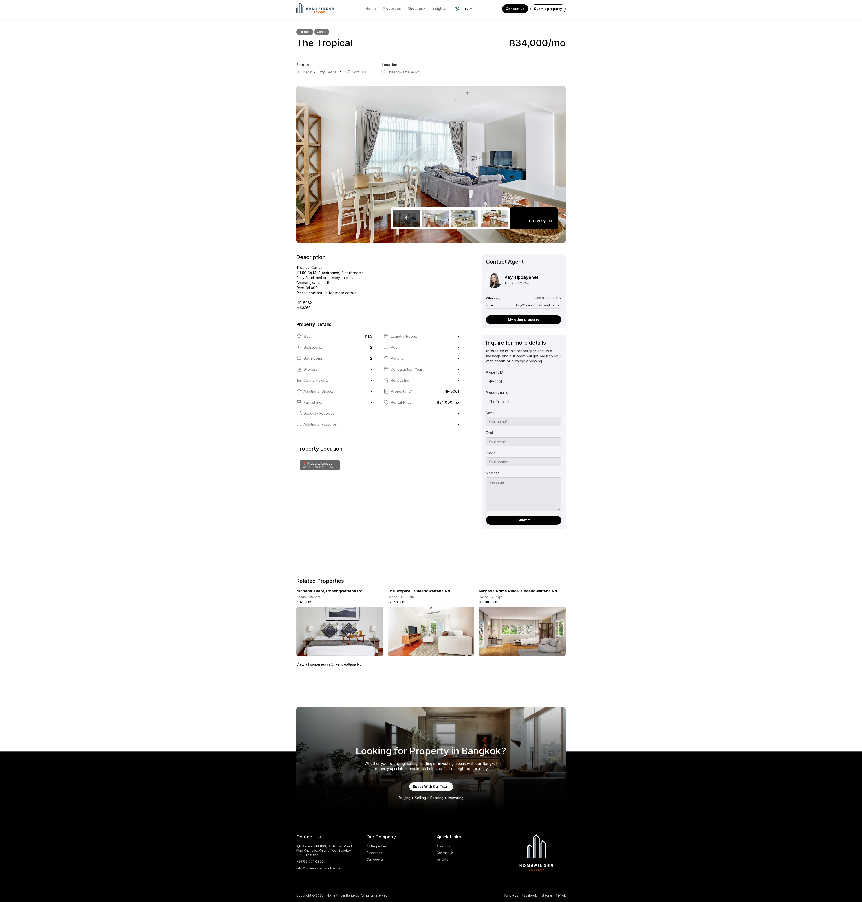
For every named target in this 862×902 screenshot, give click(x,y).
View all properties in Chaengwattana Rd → (331, 664)
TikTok (561, 895)
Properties (374, 853)
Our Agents (375, 859)
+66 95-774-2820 (309, 861)
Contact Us (445, 853)
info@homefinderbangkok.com (319, 868)
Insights (442, 859)
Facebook (529, 895)
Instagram (546, 895)
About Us (444, 846)
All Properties (377, 846)
